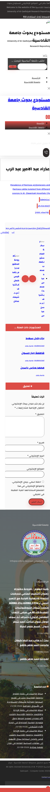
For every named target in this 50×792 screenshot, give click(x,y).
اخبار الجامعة (40, 687)
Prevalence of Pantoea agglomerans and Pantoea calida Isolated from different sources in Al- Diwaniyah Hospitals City (30, 189)
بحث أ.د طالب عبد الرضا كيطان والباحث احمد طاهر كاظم (31, 642)
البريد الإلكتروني (35, 456)
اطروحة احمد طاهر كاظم (34, 659)
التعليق (39, 414)
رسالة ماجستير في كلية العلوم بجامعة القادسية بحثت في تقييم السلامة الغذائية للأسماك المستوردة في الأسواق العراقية (25, 700)
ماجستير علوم (42, 212)
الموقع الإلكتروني (35, 469)
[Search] (13, 66)
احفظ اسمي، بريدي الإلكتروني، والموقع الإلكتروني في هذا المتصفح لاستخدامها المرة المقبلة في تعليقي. (27, 488)
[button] (46, 17)
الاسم (40, 443)
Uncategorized (39, 345)
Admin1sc (45, 200)
